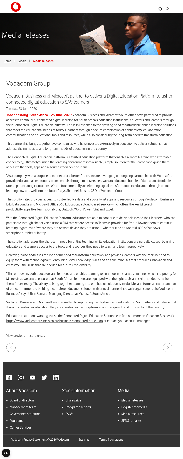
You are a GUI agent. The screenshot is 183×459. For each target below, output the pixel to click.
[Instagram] (23, 379)
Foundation (17, 421)
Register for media (134, 407)
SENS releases (131, 421)
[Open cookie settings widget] (6, 453)
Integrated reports (78, 407)
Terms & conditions (111, 439)
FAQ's (69, 414)
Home (7, 61)
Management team (23, 407)
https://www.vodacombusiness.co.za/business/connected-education (54, 321)
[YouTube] (35, 379)
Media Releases (132, 400)
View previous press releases (25, 336)
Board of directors (22, 400)
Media (22, 61)
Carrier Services (20, 427)
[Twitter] (47, 379)
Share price (73, 400)
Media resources (132, 414)
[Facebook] (11, 379)
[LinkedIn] (58, 379)
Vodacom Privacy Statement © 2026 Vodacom (40, 439)
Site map (84, 439)
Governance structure (25, 414)
